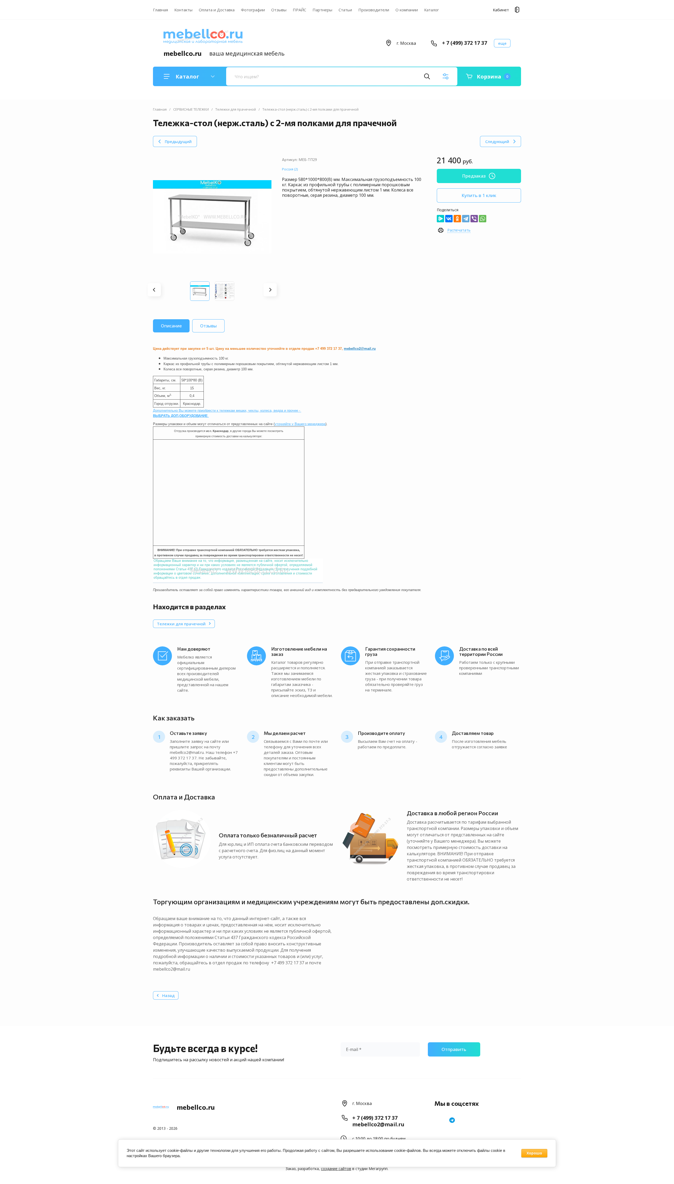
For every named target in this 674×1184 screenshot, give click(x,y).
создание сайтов (336, 1168)
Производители (373, 9)
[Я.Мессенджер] (440, 218)
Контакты (183, 9)
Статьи (345, 9)
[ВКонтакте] (449, 218)
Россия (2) (290, 169)
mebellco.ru (182, 53)
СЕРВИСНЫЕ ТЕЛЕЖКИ (191, 109)
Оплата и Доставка (217, 9)
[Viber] (474, 218)
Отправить (454, 1049)
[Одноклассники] (457, 218)
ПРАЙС (299, 9)
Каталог (431, 9)
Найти (427, 76)
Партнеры (322, 9)
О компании (406, 9)
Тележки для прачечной (235, 109)
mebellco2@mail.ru (378, 1124)
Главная (160, 9)
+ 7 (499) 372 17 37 (464, 43)
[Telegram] (465, 218)
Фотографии (253, 9)
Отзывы (278, 9)
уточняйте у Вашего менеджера (300, 424)
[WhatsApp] (482, 218)
